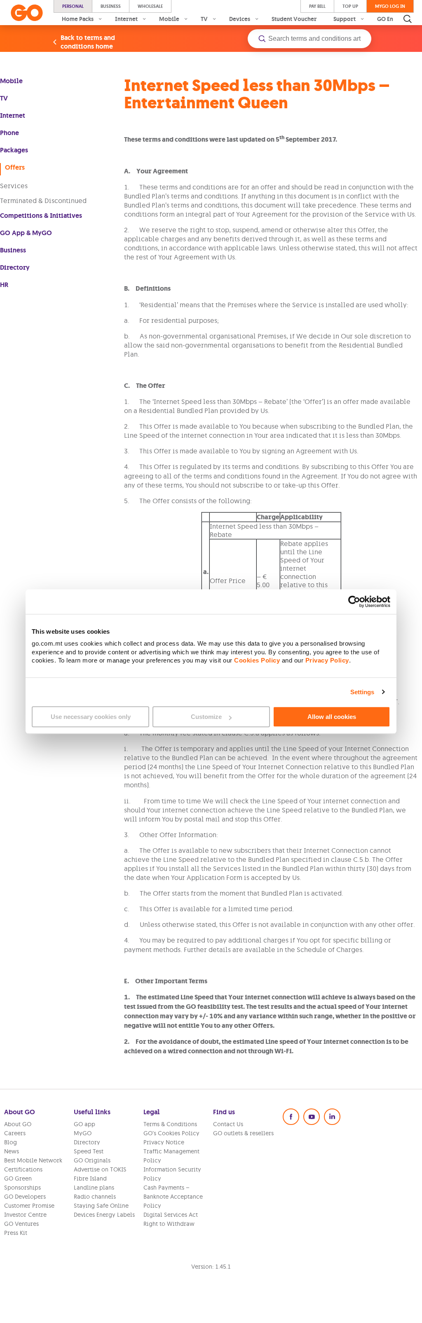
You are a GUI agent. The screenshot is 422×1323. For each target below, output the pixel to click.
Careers (15, 1133)
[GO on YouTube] (311, 1116)
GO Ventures (21, 1223)
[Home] (27, 12)
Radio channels (95, 1196)
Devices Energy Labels (104, 1214)
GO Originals (92, 1160)
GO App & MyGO (26, 233)
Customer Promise (29, 1205)
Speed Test (88, 1151)
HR (4, 284)
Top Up (350, 6)
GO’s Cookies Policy (171, 1133)
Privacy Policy (327, 660)
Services (14, 186)
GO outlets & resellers (243, 1133)
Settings (362, 691)
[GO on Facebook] (291, 1116)
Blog (10, 1142)
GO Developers (25, 1196)
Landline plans (94, 1187)
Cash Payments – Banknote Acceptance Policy (173, 1196)
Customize (206, 716)
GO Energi (391, 19)
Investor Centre (25, 1214)
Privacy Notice (163, 1142)
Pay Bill (317, 6)
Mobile (11, 81)
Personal (73, 6)
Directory (15, 267)
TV (4, 98)
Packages (14, 150)
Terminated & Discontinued (43, 200)
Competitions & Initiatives (41, 215)
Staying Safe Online (101, 1205)
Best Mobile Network (33, 1160)
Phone (9, 132)
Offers (15, 167)
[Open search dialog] (407, 19)
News (11, 1151)
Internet (12, 115)
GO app (84, 1124)
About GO (17, 1124)
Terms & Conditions (170, 1124)
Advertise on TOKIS (100, 1169)
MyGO (82, 1133)
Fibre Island (90, 1178)
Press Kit (15, 1233)
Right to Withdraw (169, 1223)
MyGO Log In (390, 6)
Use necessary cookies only (91, 716)
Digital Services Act (170, 1214)
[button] (309, 38)
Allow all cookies (331, 716)
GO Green (18, 1178)
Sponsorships (22, 1187)
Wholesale (150, 6)
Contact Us (228, 1124)
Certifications (23, 1169)
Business (111, 6)
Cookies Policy (257, 660)
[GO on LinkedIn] (332, 1116)
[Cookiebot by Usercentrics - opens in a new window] (354, 601)
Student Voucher (294, 19)
